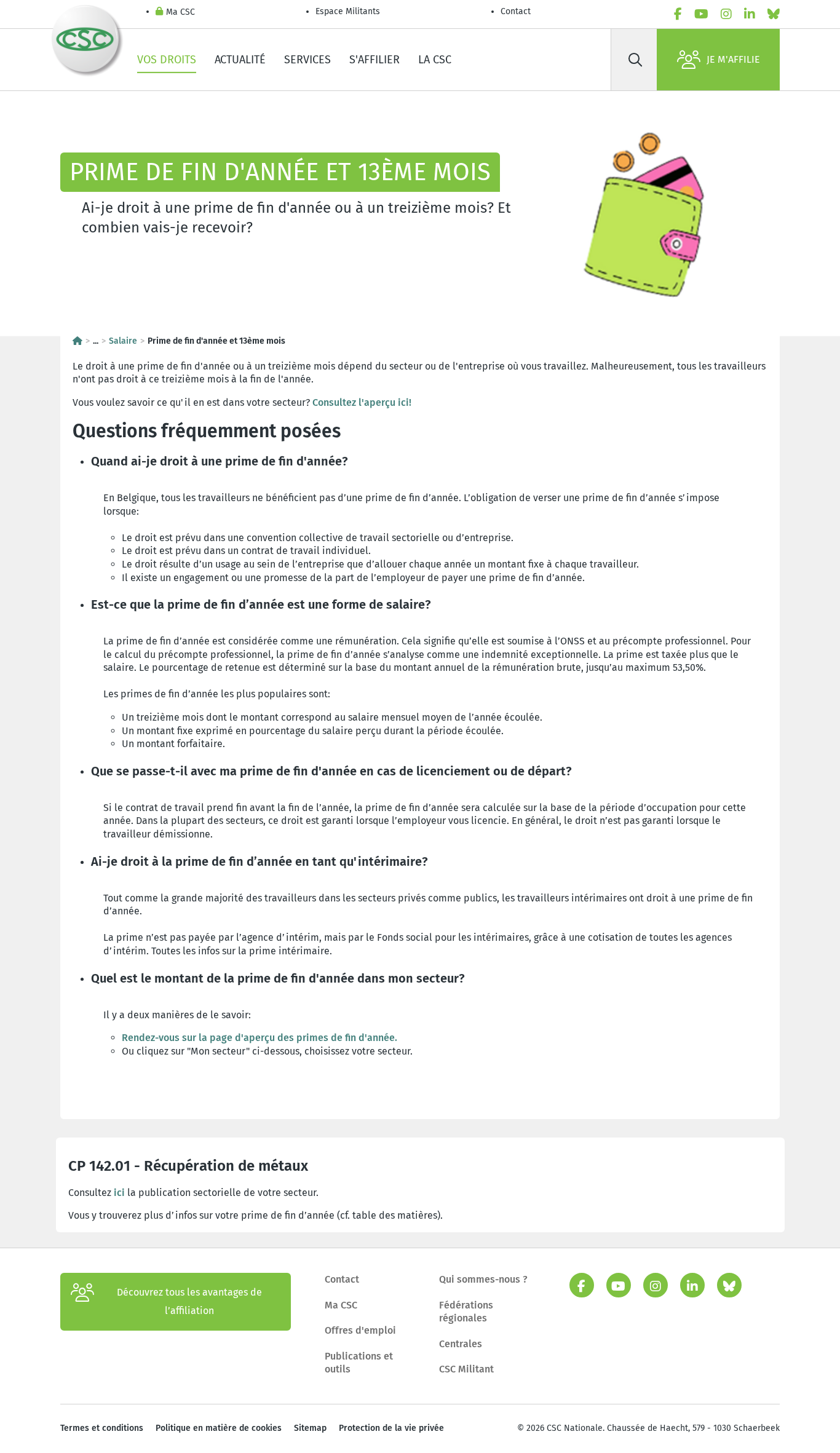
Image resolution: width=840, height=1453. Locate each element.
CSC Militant (466, 1369)
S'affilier (374, 59)
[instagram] (726, 14)
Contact (516, 11)
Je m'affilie (733, 59)
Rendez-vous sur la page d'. (259, 1037)
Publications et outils (359, 1363)
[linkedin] (749, 14)
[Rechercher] (635, 59)
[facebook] (678, 14)
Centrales (460, 1344)
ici (119, 1192)
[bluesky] (773, 14)
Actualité (240, 59)
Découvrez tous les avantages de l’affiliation (189, 1301)
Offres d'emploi (360, 1330)
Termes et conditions (101, 1428)
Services (307, 59)
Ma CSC (180, 12)
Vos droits (166, 59)
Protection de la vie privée (391, 1428)
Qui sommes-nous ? (483, 1279)
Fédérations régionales (466, 1311)
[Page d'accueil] (77, 341)
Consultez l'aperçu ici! (361, 402)
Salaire (123, 341)
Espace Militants (347, 11)
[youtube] (701, 14)
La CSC (434, 59)
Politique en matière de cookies (219, 1428)
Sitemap (310, 1428)
